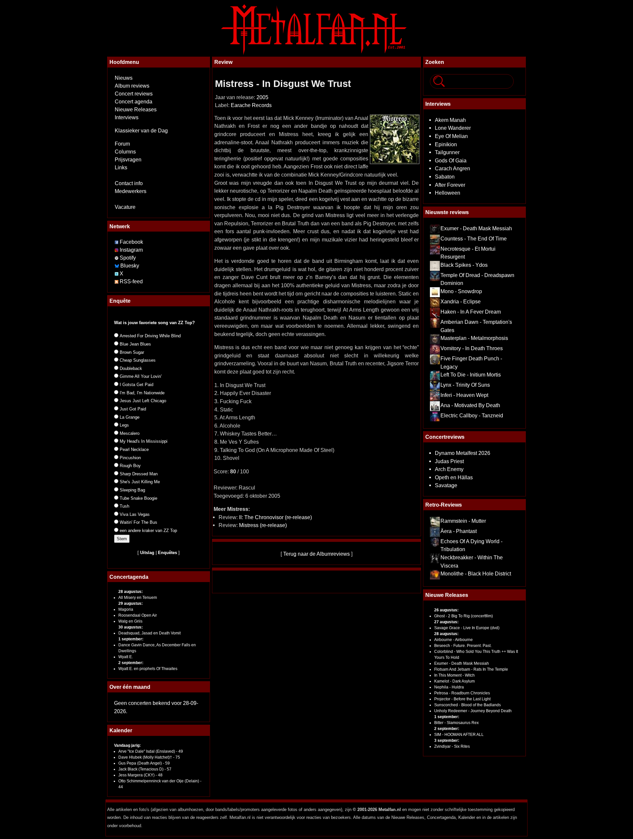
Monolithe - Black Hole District (475, 573)
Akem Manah (450, 120)
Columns (125, 151)
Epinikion (446, 144)
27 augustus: (446, 622)
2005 (262, 97)
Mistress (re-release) (263, 525)
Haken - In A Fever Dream (470, 312)
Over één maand (129, 687)
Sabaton (445, 177)
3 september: (446, 740)
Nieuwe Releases (136, 109)
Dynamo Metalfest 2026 (462, 453)
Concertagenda (128, 577)
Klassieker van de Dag (141, 130)
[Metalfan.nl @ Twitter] (117, 273)
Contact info (129, 183)
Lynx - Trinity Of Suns (465, 385)
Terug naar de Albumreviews (316, 554)
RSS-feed (131, 281)
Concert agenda (133, 101)
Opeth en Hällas (454, 477)
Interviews (126, 117)
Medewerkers (130, 191)
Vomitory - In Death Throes (471, 348)
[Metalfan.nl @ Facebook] (116, 242)
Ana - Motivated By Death (470, 405)
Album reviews (132, 86)
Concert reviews (134, 94)
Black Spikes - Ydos (464, 265)
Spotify (128, 258)
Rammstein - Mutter (463, 521)
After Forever (450, 185)
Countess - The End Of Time (473, 238)
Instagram (131, 250)
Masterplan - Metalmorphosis (474, 338)
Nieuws (124, 78)
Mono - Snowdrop (461, 291)
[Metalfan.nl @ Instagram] (117, 250)
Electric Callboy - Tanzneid (471, 415)
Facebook (131, 242)
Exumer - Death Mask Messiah (476, 228)
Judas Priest (449, 461)
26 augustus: (446, 610)
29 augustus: (130, 603)
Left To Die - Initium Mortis (470, 375)
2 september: (130, 662)
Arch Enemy (449, 469)
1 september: (130, 639)
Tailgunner (447, 152)
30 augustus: (130, 627)
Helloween (447, 193)
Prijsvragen (128, 159)
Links (121, 167)
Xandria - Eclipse (460, 301)
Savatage (446, 485)
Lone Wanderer (453, 128)
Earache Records (251, 105)
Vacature (125, 207)
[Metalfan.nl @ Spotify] (117, 258)
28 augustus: (130, 591)
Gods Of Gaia (451, 160)
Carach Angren (452, 168)
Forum (122, 144)
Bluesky (129, 265)
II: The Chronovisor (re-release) (275, 517)
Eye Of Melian (451, 136)
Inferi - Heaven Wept (464, 395)
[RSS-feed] (116, 281)
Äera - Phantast (458, 531)
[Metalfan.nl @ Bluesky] (117, 265)
